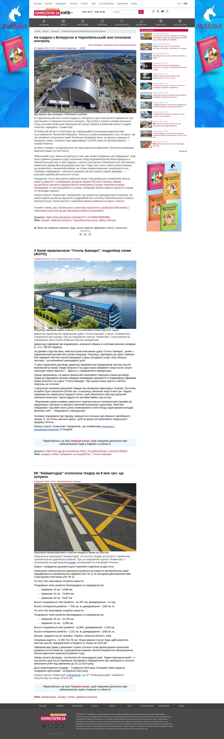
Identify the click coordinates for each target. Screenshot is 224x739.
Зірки (134, 4)
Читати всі (183, 151)
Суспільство (106, 4)
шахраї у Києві (49, 454)
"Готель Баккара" (102, 454)
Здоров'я (122, 4)
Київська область (61, 220)
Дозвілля (61, 4)
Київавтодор (48, 696)
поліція (45, 220)
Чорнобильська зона (85, 220)
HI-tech (74, 4)
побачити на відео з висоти (108, 201)
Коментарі (50, 734)
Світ (93, 4)
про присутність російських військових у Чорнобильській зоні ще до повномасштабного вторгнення (81, 209)
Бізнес (48, 4)
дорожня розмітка (86, 696)
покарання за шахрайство (75, 454)
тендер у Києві (66, 696)
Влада (38, 4)
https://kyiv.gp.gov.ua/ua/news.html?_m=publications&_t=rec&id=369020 (86, 451)
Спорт (84, 4)
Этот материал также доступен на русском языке (112, 45)
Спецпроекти (167, 3)
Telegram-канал (80, 440)
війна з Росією (107, 220)
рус (179, 4)
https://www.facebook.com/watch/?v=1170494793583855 (78, 217)
